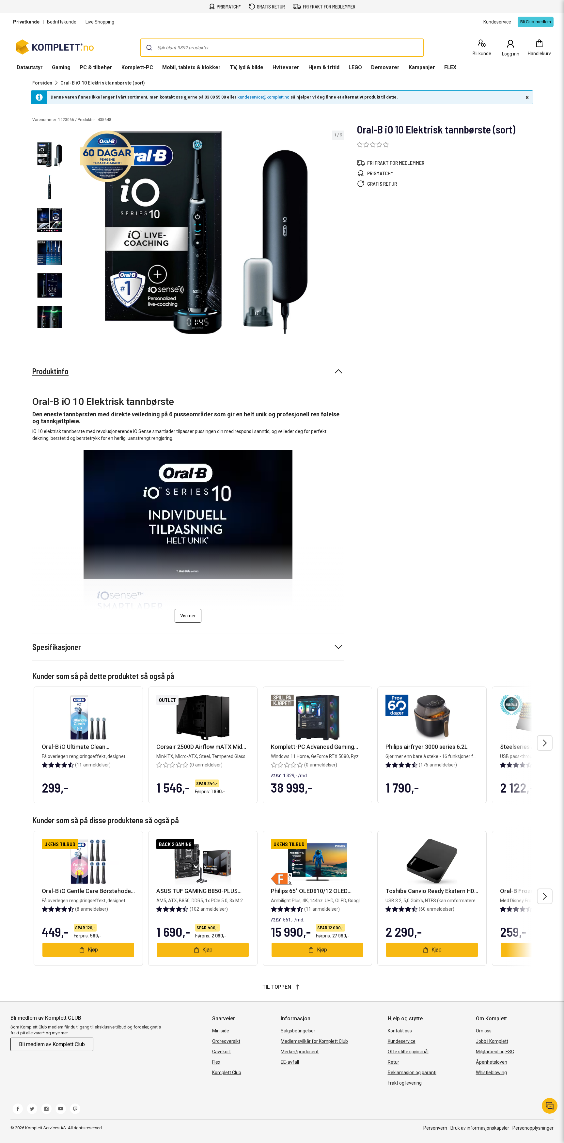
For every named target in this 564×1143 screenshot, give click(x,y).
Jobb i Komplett (492, 1041)
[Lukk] (526, 97)
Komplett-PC (137, 67)
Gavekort (221, 1051)
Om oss (484, 1030)
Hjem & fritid (323, 67)
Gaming (61, 67)
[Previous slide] (74, 233)
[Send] (149, 47)
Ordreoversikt (226, 1041)
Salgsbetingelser (298, 1030)
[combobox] (282, 48)
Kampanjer (422, 67)
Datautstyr (30, 67)
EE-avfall (290, 1062)
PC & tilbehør (96, 67)
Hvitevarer (286, 67)
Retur (393, 1062)
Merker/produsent (300, 1051)
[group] (206, 232)
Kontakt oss (400, 1030)
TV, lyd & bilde (246, 67)
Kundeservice (401, 1041)
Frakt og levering (405, 1083)
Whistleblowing (491, 1072)
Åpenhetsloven (491, 1062)
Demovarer (385, 67)
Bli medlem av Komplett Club (52, 1044)
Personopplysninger (533, 1128)
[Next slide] (338, 233)
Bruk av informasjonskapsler (479, 1128)
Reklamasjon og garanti (412, 1072)
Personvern (435, 1128)
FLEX (450, 67)
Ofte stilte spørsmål (408, 1051)
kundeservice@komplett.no (264, 97)
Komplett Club (226, 1072)
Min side (220, 1030)
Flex (216, 1062)
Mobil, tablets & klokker (191, 67)
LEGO (355, 67)
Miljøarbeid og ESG (495, 1051)
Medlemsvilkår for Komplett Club (314, 1041)
